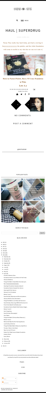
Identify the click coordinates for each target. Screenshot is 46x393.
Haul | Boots (6, 315)
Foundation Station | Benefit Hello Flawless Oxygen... (15, 307)
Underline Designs (7, 390)
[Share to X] (21, 94)
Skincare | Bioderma (8, 279)
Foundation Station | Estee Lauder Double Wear (12, 212)
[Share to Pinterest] (29, 94)
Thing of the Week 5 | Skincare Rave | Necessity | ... (15, 317)
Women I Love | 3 (7, 294)
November (6, 259)
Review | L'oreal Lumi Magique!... (34, 212)
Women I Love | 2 (7, 309)
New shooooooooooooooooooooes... (11, 284)
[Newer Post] (9, 104)
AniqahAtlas (8, 388)
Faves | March (7, 336)
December (6, 256)
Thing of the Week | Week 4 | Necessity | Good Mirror (15, 326)
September (6, 263)
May (5, 271)
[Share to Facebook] (25, 94)
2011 (4, 346)
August (6, 265)
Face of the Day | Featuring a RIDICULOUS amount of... (16, 303)
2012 (4, 255)
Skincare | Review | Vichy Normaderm (12, 298)
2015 (4, 248)
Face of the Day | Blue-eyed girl (10, 313)
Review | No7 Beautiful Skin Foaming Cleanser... (14, 321)
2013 (4, 253)
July (5, 267)
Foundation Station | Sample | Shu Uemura (13, 288)
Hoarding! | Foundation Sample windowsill (13, 286)
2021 (4, 242)
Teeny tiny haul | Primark (9, 330)
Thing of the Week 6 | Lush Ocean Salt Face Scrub (14, 300)
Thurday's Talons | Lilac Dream (11, 328)
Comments (6, 383)
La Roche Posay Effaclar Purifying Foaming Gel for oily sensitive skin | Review (33, 189)
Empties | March (7, 334)
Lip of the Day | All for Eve (9, 324)
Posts (4, 379)
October (6, 261)
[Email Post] (34, 89)
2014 (4, 250)
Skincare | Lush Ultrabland (10, 292)
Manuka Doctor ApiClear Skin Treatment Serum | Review (11, 189)
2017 (4, 246)
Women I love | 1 (7, 319)
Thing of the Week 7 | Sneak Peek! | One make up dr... (15, 281)
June (5, 269)
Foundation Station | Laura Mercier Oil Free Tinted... (15, 277)
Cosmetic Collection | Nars (10, 275)
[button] (25, 20)
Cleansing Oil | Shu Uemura (10, 290)
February (6, 341)
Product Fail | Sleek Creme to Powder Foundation (14, 332)
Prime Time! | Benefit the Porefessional (12, 305)
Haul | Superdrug (7, 311)
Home (23, 367)
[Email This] (17, 94)
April (5, 273)
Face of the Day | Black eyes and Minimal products (15, 296)
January (6, 343)
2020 (4, 244)
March (5, 339)
